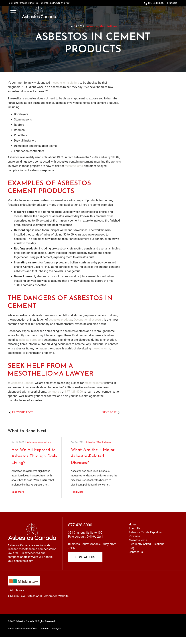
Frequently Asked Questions (146, 544)
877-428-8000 (156, 2)
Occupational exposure (88, 319)
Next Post (109, 412)
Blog (132, 548)
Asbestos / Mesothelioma (101, 26)
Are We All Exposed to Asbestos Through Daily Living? (34, 456)
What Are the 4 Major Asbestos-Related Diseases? (93, 456)
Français (172, 2)
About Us (134, 528)
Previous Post (22, 412)
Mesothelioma (138, 540)
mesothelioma (74, 166)
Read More (17, 491)
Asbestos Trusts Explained (146, 532)
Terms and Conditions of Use (22, 628)
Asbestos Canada (22, 383)
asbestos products (60, 319)
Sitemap (45, 628)
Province (134, 536)
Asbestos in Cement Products (93, 43)
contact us (54, 391)
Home (132, 524)
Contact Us (85, 557)
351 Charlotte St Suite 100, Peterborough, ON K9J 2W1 (40, 2)
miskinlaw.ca (16, 590)
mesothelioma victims (65, 82)
